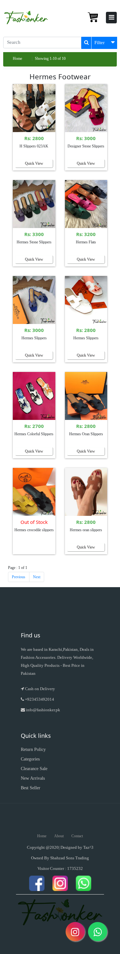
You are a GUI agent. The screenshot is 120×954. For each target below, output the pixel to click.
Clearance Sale (34, 768)
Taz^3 (88, 847)
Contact (77, 836)
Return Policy (33, 749)
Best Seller (30, 787)
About (59, 836)
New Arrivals (33, 778)
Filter (99, 42)
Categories (30, 759)
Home (17, 58)
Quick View (34, 163)
